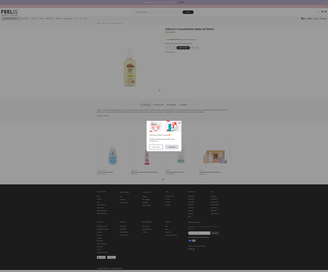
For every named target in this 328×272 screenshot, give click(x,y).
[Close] (179, 123)
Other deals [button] (156, 147)
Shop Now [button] (172, 147)
